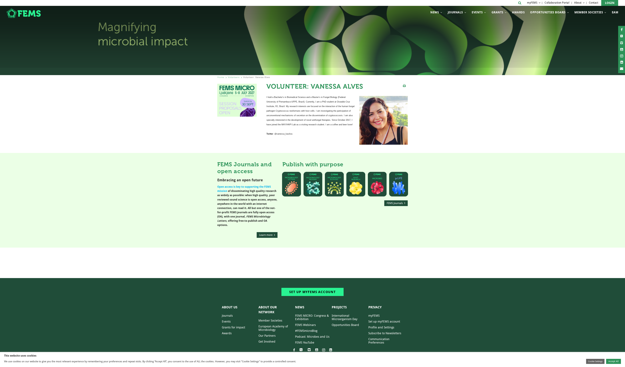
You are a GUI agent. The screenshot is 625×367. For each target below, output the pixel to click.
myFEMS (532, 2)
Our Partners (267, 335)
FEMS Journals (395, 203)
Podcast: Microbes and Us (312, 336)
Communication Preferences (378, 340)
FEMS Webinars (305, 325)
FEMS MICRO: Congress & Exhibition (312, 317)
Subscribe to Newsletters (384, 333)
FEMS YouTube (304, 342)
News (434, 12)
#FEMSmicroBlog (306, 330)
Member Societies (588, 12)
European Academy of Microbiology (273, 328)
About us (229, 307)
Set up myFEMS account (312, 292)
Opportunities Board (345, 325)
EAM (615, 12)
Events (477, 12)
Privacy (375, 307)
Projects (339, 307)
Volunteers (233, 77)
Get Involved (266, 341)
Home (220, 77)
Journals (455, 12)
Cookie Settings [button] (595, 361)
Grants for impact (233, 327)
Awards (518, 12)
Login (609, 3)
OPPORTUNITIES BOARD (548, 12)
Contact (593, 2)
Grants (497, 12)
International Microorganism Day (344, 317)
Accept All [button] (613, 361)
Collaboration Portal (557, 2)
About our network (267, 309)
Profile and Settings (381, 327)
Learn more (266, 235)
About (578, 2)
